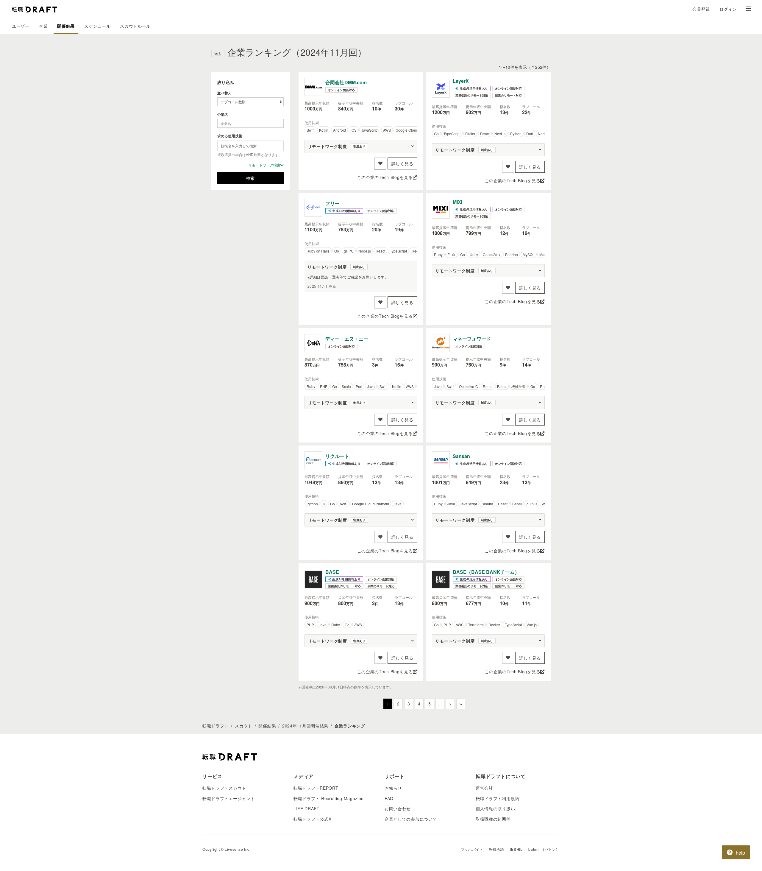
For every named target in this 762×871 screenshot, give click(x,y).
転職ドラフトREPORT (315, 788)
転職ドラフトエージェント (228, 798)
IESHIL (516, 849)
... (440, 704)
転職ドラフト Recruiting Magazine (328, 798)
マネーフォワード (472, 338)
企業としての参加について (411, 819)
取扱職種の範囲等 (493, 819)
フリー (332, 203)
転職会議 (496, 849)
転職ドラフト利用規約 (497, 798)
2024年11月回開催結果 (305, 726)
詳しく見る (402, 163)
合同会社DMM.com (346, 82)
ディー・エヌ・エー (346, 338)
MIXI (457, 201)
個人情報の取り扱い (495, 808)
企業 (43, 26)
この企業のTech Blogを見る (385, 177)
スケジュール (97, 26)
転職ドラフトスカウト (224, 788)
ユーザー (20, 26)
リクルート (337, 456)
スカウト (243, 726)
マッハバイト (472, 849)
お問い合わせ (398, 808)
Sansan (461, 456)
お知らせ (393, 788)
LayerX (461, 80)
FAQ (389, 798)
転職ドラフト (215, 726)
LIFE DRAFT (306, 808)
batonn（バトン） (544, 849)
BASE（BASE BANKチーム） (486, 571)
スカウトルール (135, 26)
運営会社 (484, 788)
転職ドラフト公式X (312, 819)
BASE (332, 571)
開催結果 (66, 26)
